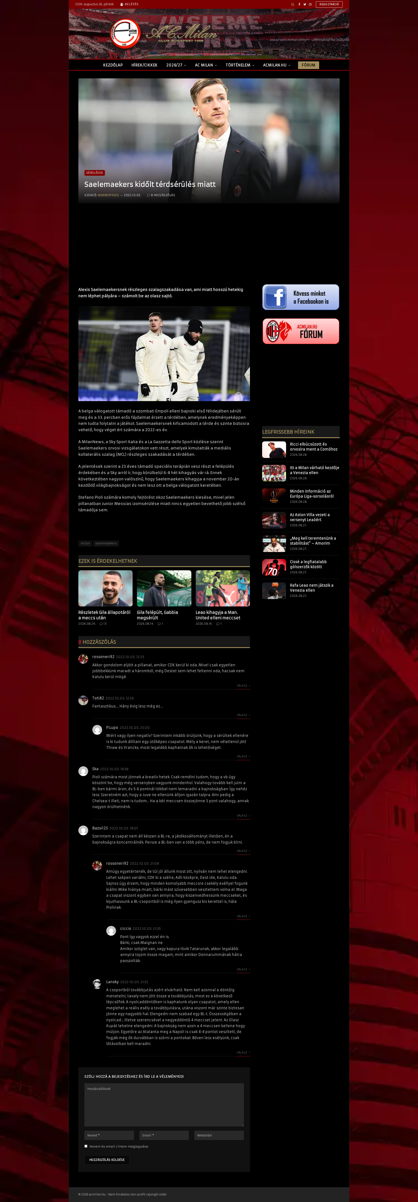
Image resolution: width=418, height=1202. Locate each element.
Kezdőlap (113, 65)
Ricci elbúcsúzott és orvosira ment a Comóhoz (313, 446)
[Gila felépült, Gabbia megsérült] (164, 588)
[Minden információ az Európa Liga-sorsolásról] (274, 496)
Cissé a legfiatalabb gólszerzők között (308, 564)
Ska (95, 769)
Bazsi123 (100, 828)
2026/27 (174, 65)
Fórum (308, 65)
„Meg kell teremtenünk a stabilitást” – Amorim (313, 540)
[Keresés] (292, 4)
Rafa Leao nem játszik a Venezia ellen (312, 588)
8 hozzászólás (163, 195)
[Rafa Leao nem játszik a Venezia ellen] (274, 590)
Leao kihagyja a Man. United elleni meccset (218, 615)
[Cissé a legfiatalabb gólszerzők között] (274, 567)
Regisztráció (329, 4)
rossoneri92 (103, 657)
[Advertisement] (164, 249)
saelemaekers (106, 543)
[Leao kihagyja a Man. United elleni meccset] (223, 588)
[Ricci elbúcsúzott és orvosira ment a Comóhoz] (274, 449)
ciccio (125, 928)
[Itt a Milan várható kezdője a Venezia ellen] (274, 473)
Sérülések (94, 173)
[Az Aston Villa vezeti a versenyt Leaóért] (274, 520)
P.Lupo (112, 727)
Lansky (112, 982)
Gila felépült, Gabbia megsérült (157, 615)
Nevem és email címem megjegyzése (118, 1146)
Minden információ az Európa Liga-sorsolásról (312, 493)
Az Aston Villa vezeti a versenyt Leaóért (310, 517)
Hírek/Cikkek (144, 65)
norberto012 (108, 195)
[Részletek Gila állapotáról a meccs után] (105, 588)
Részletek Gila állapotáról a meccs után (104, 615)
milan (85, 543)
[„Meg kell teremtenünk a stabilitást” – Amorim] (274, 543)
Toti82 (98, 698)
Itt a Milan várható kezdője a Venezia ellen (314, 470)
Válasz (242, 685)
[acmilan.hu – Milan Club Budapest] (162, 34)
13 (105, 624)
